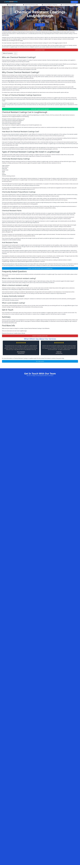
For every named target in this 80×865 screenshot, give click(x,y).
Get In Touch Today (40, 49)
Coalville (16, 333)
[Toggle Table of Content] (14, 53)
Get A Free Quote (40, 361)
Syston (19, 333)
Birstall (23, 333)
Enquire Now (40, 365)
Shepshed (4, 333)
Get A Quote (40, 25)
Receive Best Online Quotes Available (40, 109)
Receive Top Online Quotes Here (40, 335)
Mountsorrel (10, 333)
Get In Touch (74, 2)
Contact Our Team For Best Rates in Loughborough (40, 268)
